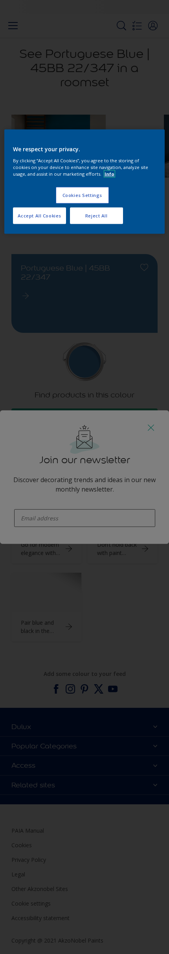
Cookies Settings (82, 195)
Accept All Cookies (39, 216)
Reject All (96, 216)
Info (109, 174)
